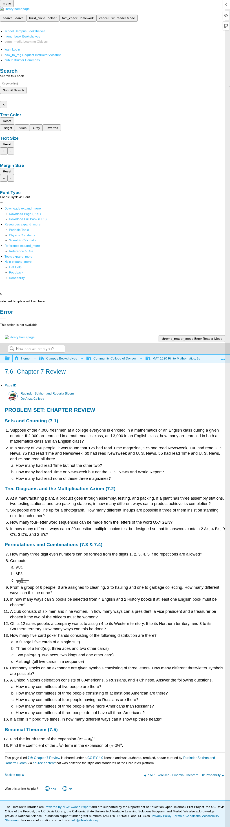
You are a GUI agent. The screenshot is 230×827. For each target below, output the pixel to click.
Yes (53, 789)
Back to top (13, 774)
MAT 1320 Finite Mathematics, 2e (176, 358)
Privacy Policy (161, 816)
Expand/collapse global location (223, 357)
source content (44, 763)
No (71, 789)
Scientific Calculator (23, 240)
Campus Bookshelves (61, 358)
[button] (16, 272)
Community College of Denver (115, 358)
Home (25, 358)
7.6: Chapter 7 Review (44, 758)
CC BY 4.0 (95, 758)
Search (12, 349)
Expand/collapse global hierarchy (10, 359)
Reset (7, 121)
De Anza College (32, 398)
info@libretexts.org (84, 820)
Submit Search (13, 90)
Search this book (12, 76)
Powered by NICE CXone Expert (68, 807)
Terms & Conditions (187, 816)
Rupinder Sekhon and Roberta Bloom (47, 393)
